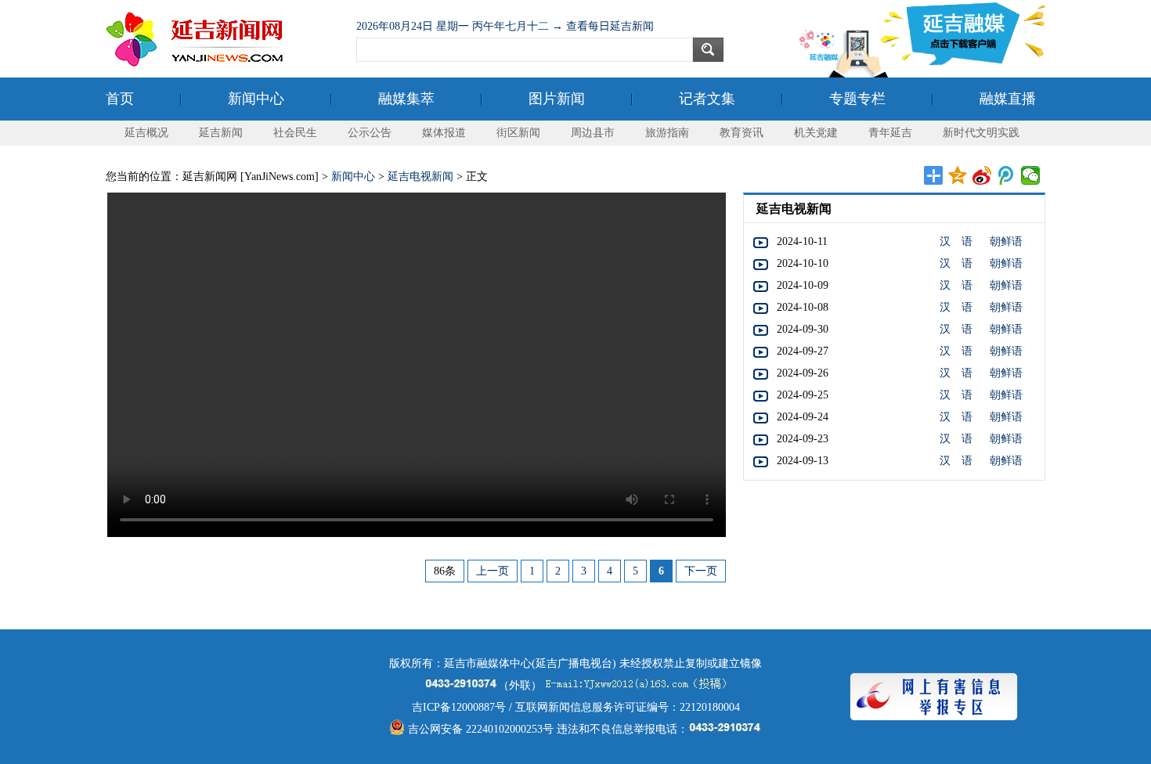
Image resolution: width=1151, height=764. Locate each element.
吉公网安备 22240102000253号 (479, 729)
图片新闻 (557, 98)
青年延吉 (890, 133)
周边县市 (593, 133)
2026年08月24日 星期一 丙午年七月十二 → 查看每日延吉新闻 (505, 26)
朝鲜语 (1006, 241)
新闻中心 (256, 98)
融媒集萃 (406, 98)
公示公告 (369, 133)
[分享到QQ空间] (958, 175)
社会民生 (295, 133)
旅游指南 (667, 133)
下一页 (700, 571)
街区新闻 (518, 133)
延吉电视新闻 (420, 176)
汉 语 (956, 241)
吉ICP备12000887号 (459, 707)
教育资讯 (741, 133)
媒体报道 (444, 133)
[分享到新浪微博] (982, 175)
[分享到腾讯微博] (1006, 175)
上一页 (492, 571)
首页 (120, 98)
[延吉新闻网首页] (223, 39)
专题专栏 (857, 98)
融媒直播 (1008, 98)
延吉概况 (146, 133)
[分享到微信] (1031, 175)
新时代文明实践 (981, 133)
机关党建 (816, 133)
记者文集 (707, 98)
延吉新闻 (221, 133)
